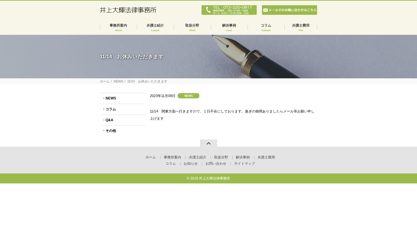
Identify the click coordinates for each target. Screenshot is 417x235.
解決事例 (229, 28)
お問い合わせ (215, 163)
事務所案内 (118, 28)
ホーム (105, 81)
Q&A (109, 120)
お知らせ (191, 163)
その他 (111, 131)
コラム (266, 28)
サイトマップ (244, 163)
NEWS (118, 81)
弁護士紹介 (155, 28)
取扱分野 (192, 28)
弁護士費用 (300, 28)
